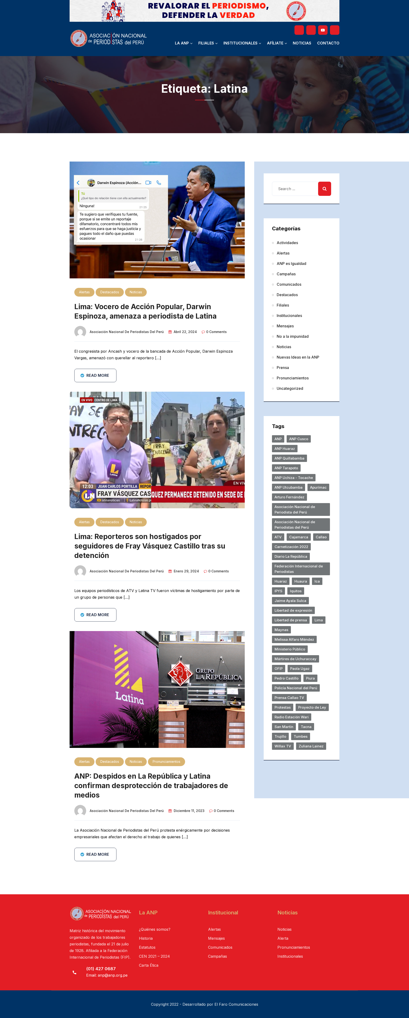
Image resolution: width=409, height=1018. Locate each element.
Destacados (109, 292)
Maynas (281, 629)
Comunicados (289, 284)
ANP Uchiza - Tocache (294, 477)
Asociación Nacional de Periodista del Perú (295, 509)
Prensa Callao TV (289, 697)
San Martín (284, 726)
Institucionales (240, 43)
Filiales (206, 43)
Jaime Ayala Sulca (290, 600)
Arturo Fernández (289, 497)
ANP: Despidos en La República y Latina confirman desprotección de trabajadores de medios (151, 785)
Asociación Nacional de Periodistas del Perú (127, 332)
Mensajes (285, 326)
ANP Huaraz (285, 448)
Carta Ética (148, 965)
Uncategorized (290, 388)
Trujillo (280, 736)
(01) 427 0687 (101, 968)
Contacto (328, 43)
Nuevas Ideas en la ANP (298, 357)
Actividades (287, 242)
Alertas (84, 292)
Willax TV (283, 746)
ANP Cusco (298, 439)
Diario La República (291, 556)
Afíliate (275, 43)
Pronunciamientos (166, 761)
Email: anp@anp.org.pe (107, 975)
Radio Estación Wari (292, 717)
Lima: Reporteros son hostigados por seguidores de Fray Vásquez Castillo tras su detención (149, 546)
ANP (278, 439)
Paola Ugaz (300, 668)
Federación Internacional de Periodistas (299, 569)
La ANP (182, 43)
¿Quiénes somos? (154, 929)
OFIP (279, 668)
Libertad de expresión (293, 610)
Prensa (283, 367)
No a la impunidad (293, 336)
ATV (278, 537)
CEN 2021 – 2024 (154, 956)
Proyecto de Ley (312, 707)
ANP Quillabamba (289, 458)
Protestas (283, 707)
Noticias (302, 43)
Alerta (282, 938)
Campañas (286, 274)
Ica (317, 581)
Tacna (306, 726)
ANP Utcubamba (288, 487)
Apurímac (318, 487)
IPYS (278, 591)
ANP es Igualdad (291, 263)
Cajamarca (298, 537)
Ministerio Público (290, 649)
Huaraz (281, 581)
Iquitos (296, 591)
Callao (321, 537)
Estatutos (147, 947)
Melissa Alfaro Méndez (294, 639)
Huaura (300, 581)
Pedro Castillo (286, 678)
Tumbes (300, 736)
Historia (146, 938)
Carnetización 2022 (291, 546)
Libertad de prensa (291, 620)
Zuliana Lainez (311, 746)
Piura (310, 678)
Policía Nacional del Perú (296, 688)
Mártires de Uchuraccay (295, 659)
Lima (319, 620)
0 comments (216, 332)
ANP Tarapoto (286, 468)
